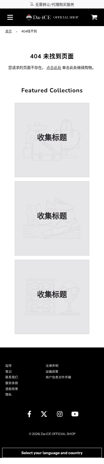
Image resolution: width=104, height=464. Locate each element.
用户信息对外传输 (58, 377)
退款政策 (11, 389)
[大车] (93, 17)
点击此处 (53, 67)
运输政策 (52, 372)
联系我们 (11, 377)
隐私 (8, 394)
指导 (8, 366)
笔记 (8, 372)
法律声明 (52, 366)
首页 (8, 31)
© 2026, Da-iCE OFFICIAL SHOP (52, 434)
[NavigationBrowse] (10, 17)
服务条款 (11, 383)
